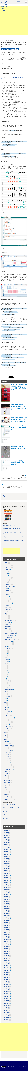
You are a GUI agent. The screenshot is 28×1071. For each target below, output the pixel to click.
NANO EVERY (8, 622)
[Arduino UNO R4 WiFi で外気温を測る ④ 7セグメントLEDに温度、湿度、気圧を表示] (14, 401)
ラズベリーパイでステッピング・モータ (12, 807)
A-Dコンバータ (8, 750)
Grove (5, 794)
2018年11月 (7, 996)
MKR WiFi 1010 (8, 603)
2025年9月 (6, 856)
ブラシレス (8, 728)
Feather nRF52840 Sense (10, 633)
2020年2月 (6, 960)
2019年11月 (7, 967)
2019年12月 (7, 965)
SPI (5, 700)
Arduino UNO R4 (11, 49)
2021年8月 (6, 922)
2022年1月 (6, 915)
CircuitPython (7, 796)
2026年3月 (6, 842)
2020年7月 (6, 951)
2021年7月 (6, 925)
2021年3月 (6, 934)
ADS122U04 (8, 764)
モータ (6, 720)
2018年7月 (6, 1005)
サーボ (7, 724)
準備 (7, 582)
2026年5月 (6, 837)
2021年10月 (7, 918)
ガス (5, 674)
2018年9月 (6, 1000)
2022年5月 (6, 906)
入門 (7, 573)
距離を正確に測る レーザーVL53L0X (11, 528)
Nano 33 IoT (7, 624)
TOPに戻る (17, 1)
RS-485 (6, 741)
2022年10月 (7, 894)
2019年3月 (6, 986)
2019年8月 (6, 974)
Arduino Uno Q (8, 565)
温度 (5, 653)
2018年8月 (6, 1003)
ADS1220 (8, 762)
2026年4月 (6, 840)
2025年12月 (7, 849)
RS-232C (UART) (8, 745)
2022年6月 (6, 903)
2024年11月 (7, 877)
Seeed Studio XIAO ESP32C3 (11, 639)
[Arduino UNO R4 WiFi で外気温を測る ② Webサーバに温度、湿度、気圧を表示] (14, 422)
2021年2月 (6, 937)
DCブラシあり (8, 726)
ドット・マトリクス (10, 717)
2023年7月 (6, 892)
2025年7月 (6, 859)
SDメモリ (6, 785)
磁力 (5, 693)
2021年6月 (6, 927)
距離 (5, 670)
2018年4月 (6, 1012)
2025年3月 (6, 868)
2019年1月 (6, 991)
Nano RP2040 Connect (9, 635)
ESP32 (6, 571)
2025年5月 (6, 863)
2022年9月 (6, 896)
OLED (6, 707)
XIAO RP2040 (8, 637)
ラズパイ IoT (6, 811)
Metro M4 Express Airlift (10, 620)
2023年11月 (7, 882)
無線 (5, 732)
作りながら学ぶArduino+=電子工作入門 (4, 6)
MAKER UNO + (8, 592)
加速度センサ (8, 584)
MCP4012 (7, 771)
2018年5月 (6, 1010)
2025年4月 (6, 866)
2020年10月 (7, 944)
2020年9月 (6, 946)
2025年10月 (7, 854)
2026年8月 (6, 830)
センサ (7, 596)
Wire (17, 49)
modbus (7, 743)
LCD (5, 705)
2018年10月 (7, 998)
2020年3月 (6, 958)
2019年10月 (7, 970)
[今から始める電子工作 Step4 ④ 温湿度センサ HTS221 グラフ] (14, 470)
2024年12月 (7, 875)
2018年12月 (7, 993)
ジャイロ (6, 685)
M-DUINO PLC (8, 609)
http (7, 575)
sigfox (6, 735)
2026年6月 (6, 835)
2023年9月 (6, 887)
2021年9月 (6, 920)
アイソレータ (7, 782)
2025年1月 (6, 873)
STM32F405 (7, 626)
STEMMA (6, 792)
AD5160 (6, 775)
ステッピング (8, 722)
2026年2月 (6, 844)
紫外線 (7, 659)
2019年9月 (6, 972)
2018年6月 (6, 1008)
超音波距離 (7, 681)
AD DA (5, 748)
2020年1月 (6, 963)
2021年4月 (6, 932)
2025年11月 (7, 851)
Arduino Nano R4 (8, 643)
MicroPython (7, 780)
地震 (5, 676)
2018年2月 (6, 1017)
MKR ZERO (7, 598)
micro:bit (6, 616)
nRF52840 (7, 628)
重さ (5, 663)
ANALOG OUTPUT (9, 767)
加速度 (6, 672)
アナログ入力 (8, 577)
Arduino (3, 49)
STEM (5, 646)
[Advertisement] (14, 20)
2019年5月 (6, 982)
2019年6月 (6, 979)
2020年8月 (6, 948)
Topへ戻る (6, 496)
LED (5, 713)
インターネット (7, 648)
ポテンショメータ (8, 769)
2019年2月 (6, 989)
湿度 (5, 655)
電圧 (5, 668)
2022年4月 (6, 908)
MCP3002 (8, 756)
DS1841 (6, 778)
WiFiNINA (8, 590)
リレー (6, 730)
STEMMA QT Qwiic (9, 689)
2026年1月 (6, 847)
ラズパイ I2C (6, 814)
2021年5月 (6, 929)
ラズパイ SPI (6, 818)
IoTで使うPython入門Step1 (9, 804)
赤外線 (7, 661)
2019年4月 (6, 984)
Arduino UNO (7, 567)
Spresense (7, 569)
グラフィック (7, 711)
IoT (5, 613)
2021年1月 (6, 939)
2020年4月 (6, 955)
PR (4, 789)
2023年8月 (6, 889)
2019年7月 (6, 977)
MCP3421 (8, 760)
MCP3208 (8, 752)
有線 (5, 739)
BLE (5, 737)
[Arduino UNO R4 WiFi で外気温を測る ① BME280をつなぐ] (14, 443)
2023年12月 (7, 880)
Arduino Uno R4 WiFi (9, 586)
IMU (5, 691)
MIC (5, 683)
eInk (5, 709)
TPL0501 (6, 773)
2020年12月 (7, 941)
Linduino (6, 618)
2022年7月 (6, 901)
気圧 (5, 665)
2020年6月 (6, 953)
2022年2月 (6, 913)
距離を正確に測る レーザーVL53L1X (11, 525)
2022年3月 (6, 911)
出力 (5, 702)
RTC (5, 787)
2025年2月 (6, 870)
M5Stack (6, 580)
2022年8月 (6, 899)
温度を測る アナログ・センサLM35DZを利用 (13, 537)
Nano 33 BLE (7, 631)
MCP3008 (8, 754)
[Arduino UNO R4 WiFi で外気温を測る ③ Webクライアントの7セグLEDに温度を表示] (14, 414)
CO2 (6, 687)
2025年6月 (6, 861)
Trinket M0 (7, 607)
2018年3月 (6, 1015)
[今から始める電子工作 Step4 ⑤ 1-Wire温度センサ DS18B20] (14, 457)
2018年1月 (6, 1019)
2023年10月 (7, 885)
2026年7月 (6, 833)
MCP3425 (8, 758)
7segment (8, 715)
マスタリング (7, 696)
